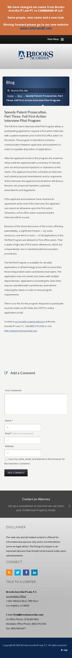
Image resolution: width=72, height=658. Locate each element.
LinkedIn (34, 573)
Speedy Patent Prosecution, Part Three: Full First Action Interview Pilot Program (25, 117)
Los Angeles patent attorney (30, 321)
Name (9, 420)
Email (19, 433)
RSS (9, 573)
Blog (19, 95)
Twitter (18, 573)
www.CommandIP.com (36, 28)
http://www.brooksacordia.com (20, 330)
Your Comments (13, 390)
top (65, 650)
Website (9, 446)
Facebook (26, 573)
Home (10, 95)
